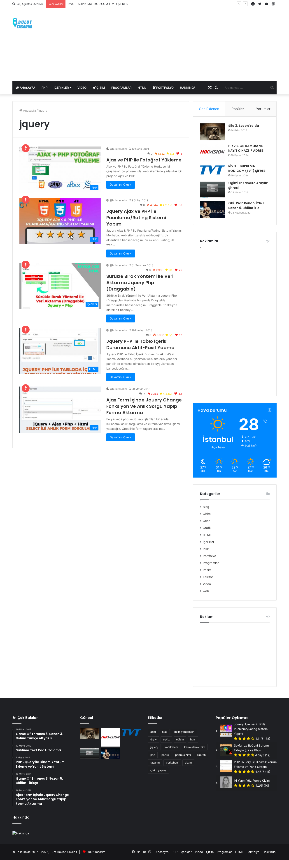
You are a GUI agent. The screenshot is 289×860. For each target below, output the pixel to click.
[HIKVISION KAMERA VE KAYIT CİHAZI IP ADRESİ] (212, 152)
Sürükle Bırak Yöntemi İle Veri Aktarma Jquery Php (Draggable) (139, 282)
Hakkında (187, 87)
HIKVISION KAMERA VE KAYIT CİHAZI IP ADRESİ (246, 148)
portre (165, 755)
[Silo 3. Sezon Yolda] (212, 131)
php (152, 755)
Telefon (208, 577)
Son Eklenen (209, 109)
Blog (206, 507)
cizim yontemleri (184, 731)
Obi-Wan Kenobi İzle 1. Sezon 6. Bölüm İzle (246, 205)
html (193, 739)
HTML (142, 87)
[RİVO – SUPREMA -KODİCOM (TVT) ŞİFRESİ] (212, 170)
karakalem (171, 747)
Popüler (237, 109)
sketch (201, 755)
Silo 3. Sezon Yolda (243, 125)
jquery (154, 747)
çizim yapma (158, 770)
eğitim (180, 739)
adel (153, 731)
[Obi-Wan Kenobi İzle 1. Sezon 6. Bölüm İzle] (212, 209)
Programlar (121, 87)
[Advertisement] (190, 44)
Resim (207, 570)
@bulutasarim (118, 149)
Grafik (207, 528)
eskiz (166, 739)
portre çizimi (183, 755)
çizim (188, 762)
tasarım (155, 762)
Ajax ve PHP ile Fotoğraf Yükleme (144, 160)
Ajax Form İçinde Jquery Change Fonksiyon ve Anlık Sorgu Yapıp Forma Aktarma (144, 406)
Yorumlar (263, 109)
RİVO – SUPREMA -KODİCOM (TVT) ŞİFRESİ (98, 4)
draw (153, 739)
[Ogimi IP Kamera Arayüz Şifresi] (212, 189)
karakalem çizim (194, 747)
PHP (44, 87)
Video (81, 87)
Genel (207, 521)
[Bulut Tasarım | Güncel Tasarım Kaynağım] (22, 23)
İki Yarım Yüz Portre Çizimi (252, 780)
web (206, 591)
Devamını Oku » (120, 184)
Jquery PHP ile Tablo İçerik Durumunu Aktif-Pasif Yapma (140, 344)
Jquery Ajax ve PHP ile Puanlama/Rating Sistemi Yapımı (136, 217)
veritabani (172, 762)
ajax (164, 731)
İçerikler (61, 87)
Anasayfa (27, 87)
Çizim (100, 87)
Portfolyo (165, 87)
